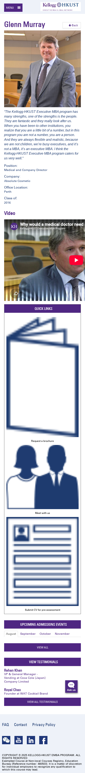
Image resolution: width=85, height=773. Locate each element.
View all (42, 647)
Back (74, 25)
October (45, 634)
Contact (20, 724)
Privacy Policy (43, 724)
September (27, 634)
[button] (73, 688)
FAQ (5, 724)
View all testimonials (42, 702)
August (11, 634)
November (62, 634)
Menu (10, 8)
